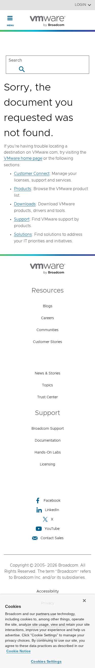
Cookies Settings (46, 661)
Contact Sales (52, 538)
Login (80, 5)
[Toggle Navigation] (10, 18)
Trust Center (47, 397)
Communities (47, 330)
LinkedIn (52, 510)
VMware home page (23, 158)
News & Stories (47, 373)
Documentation (48, 440)
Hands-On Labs (47, 452)
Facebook (52, 500)
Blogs (47, 306)
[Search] (22, 69)
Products (22, 189)
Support (21, 219)
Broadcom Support (47, 428)
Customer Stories (47, 342)
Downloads (25, 204)
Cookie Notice (18, 651)
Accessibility (47, 591)
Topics (47, 385)
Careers (47, 318)
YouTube (52, 529)
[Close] (84, 600)
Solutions (23, 234)
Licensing (47, 464)
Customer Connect (31, 174)
